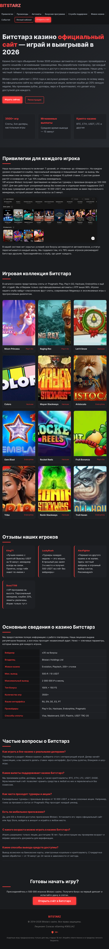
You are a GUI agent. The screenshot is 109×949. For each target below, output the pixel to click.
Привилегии (7, 14)
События (5, 20)
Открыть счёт (43, 19)
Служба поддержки (77, 14)
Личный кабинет (24, 20)
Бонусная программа (55, 14)
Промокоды (22, 14)
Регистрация (34, 99)
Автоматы (36, 14)
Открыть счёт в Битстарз (54, 901)
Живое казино (97, 14)
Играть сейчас (12, 99)
